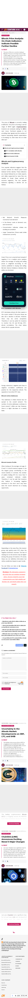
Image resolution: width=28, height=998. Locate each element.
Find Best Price (14, 303)
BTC (24, 129)
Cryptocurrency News (7, 725)
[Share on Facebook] (5, 69)
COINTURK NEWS (9, 73)
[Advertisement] (14, 14)
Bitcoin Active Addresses (13, 153)
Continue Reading (14, 823)
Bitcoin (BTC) (5, 35)
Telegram (23, 566)
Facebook (4, 568)
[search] (21, 29)
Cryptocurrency (22, 127)
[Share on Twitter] (7, 69)
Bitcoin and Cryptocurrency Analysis (14, 148)
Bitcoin (12, 122)
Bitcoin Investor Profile (12, 156)
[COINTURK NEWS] (12, 29)
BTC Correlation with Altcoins (14, 151)
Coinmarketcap (13, 568)
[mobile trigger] (2, 29)
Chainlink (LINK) (6, 833)
